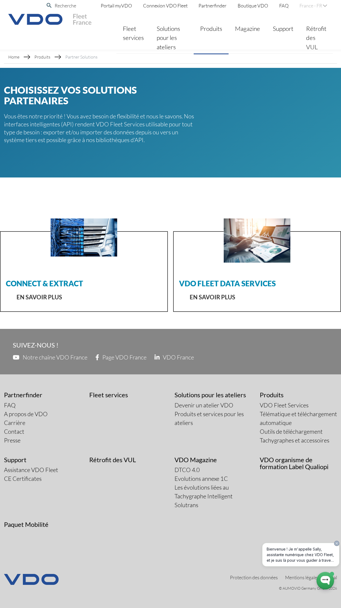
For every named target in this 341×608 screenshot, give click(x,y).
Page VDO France (124, 357)
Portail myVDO (116, 6)
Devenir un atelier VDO (203, 405)
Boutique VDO (253, 6)
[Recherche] (49, 5)
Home (13, 56)
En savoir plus (39, 297)
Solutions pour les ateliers (168, 38)
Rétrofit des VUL (316, 38)
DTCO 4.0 (187, 469)
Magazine (247, 28)
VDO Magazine (195, 460)
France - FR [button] (311, 6)
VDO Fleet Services (284, 405)
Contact (14, 431)
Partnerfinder (212, 6)
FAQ (284, 6)
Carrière (14, 422)
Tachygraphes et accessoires (294, 440)
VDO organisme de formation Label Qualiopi (294, 463)
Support (283, 28)
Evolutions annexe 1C (201, 478)
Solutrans (186, 504)
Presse (12, 440)
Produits (211, 28)
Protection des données (254, 577)
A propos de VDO (26, 413)
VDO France (178, 357)
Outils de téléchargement (291, 431)
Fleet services (133, 33)
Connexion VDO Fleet (165, 6)
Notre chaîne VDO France (54, 357)
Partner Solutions (81, 56)
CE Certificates (23, 478)
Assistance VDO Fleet (31, 469)
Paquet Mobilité (26, 524)
